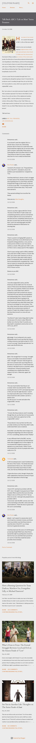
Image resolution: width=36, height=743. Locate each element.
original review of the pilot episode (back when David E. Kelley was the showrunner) (24, 52)
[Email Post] (3, 124)
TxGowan (10, 459)
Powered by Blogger (19, 738)
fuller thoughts (19, 199)
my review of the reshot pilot (25, 57)
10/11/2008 (11, 404)
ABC (8, 118)
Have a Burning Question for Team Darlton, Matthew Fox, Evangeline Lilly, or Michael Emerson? (16, 588)
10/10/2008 (11, 159)
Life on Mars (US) (7, 121)
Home (4, 7)
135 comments (12, 669)
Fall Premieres (15, 118)
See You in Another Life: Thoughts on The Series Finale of (17, 705)
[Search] (29, 3)
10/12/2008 (11, 453)
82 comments (12, 726)
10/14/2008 (11, 509)
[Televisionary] (10, 3)
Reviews (12, 7)
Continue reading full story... (12, 612)
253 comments (12, 610)
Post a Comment (7, 547)
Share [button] (4, 126)
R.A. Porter (10, 165)
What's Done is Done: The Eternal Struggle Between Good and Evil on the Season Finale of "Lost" (16, 648)
